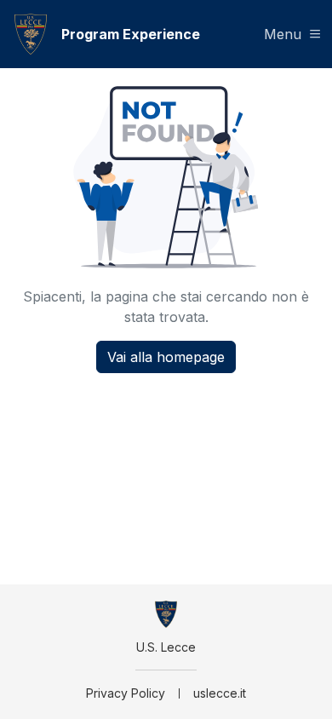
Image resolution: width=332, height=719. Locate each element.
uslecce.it (219, 693)
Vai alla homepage (166, 356)
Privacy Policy (125, 693)
